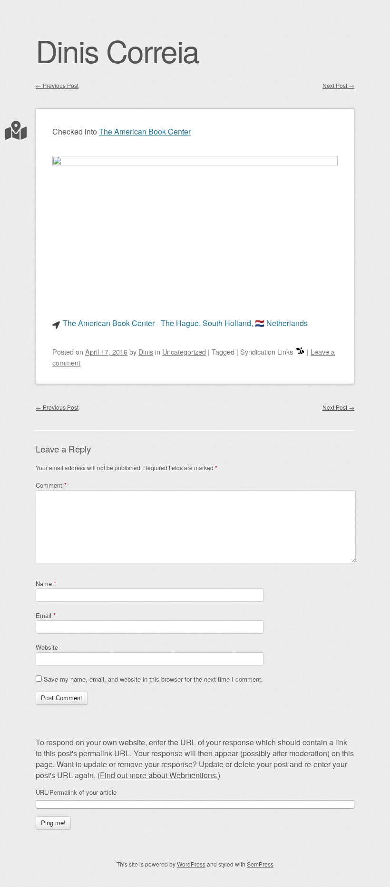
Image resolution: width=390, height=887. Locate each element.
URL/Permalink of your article (76, 792)
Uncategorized (184, 352)
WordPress (191, 864)
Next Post (338, 85)
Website (47, 647)
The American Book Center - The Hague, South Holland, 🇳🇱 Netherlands (185, 323)
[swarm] (300, 352)
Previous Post (57, 85)
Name (46, 583)
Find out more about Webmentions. (159, 775)
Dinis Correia (117, 50)
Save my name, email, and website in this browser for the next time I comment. (153, 679)
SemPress (260, 864)
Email (46, 615)
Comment (51, 485)
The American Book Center (145, 131)
